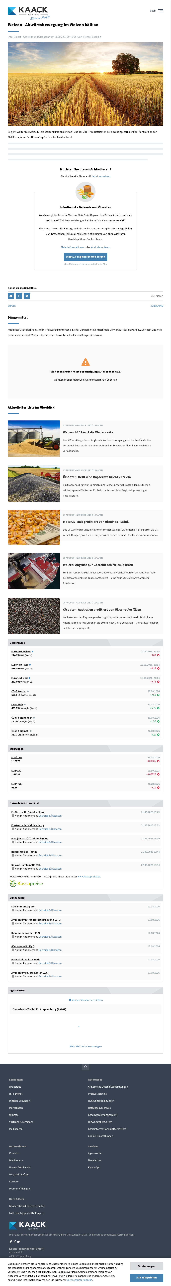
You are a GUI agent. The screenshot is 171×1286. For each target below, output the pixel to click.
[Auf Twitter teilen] (27, 296)
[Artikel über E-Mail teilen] (11, 296)
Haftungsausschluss (99, 1108)
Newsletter (94, 1160)
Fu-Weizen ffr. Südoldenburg (28, 812)
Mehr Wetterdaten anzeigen (85, 1046)
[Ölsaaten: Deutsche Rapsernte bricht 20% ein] (34, 483)
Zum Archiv (156, 306)
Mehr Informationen (72, 247)
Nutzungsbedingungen (101, 1101)
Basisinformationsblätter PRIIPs (107, 1129)
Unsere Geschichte (19, 1167)
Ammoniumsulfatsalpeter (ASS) (30, 973)
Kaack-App (94, 1167)
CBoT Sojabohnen (21, 718)
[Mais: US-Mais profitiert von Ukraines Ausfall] (34, 527)
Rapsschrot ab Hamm (24, 852)
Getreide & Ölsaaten (50, 816)
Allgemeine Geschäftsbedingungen (108, 1087)
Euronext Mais (19, 678)
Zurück (12, 306)
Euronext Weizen (21, 651)
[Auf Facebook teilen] (19, 296)
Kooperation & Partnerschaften (27, 1206)
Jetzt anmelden (101, 176)
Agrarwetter (95, 1153)
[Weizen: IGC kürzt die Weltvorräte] (34, 438)
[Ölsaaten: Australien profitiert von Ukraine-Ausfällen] (34, 616)
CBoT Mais (17, 704)
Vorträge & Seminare (21, 1122)
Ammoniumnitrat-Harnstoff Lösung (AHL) (36, 920)
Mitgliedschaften (19, 1174)
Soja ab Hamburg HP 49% (26, 865)
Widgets (14, 1115)
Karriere (14, 1181)
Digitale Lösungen (19, 1101)
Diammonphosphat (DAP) (26, 933)
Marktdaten (16, 1108)
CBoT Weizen (18, 691)
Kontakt (14, 1153)
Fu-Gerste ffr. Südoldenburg (27, 825)
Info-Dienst (16, 1094)
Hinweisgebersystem (100, 1122)
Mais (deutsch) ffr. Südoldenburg (30, 838)
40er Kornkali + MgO (22, 946)
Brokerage (15, 1087)
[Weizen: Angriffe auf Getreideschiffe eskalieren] (34, 571)
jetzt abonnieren (100, 247)
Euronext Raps (19, 665)
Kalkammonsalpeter (23, 906)
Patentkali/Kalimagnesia (25, 959)
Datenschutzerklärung (79, 1280)
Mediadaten (16, 1129)
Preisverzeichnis (97, 1094)
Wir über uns (16, 1160)
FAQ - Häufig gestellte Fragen (26, 1213)
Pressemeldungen (19, 1188)
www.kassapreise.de (88, 876)
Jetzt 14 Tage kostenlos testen (85, 257)
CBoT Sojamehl (20, 731)
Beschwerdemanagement (103, 1115)
